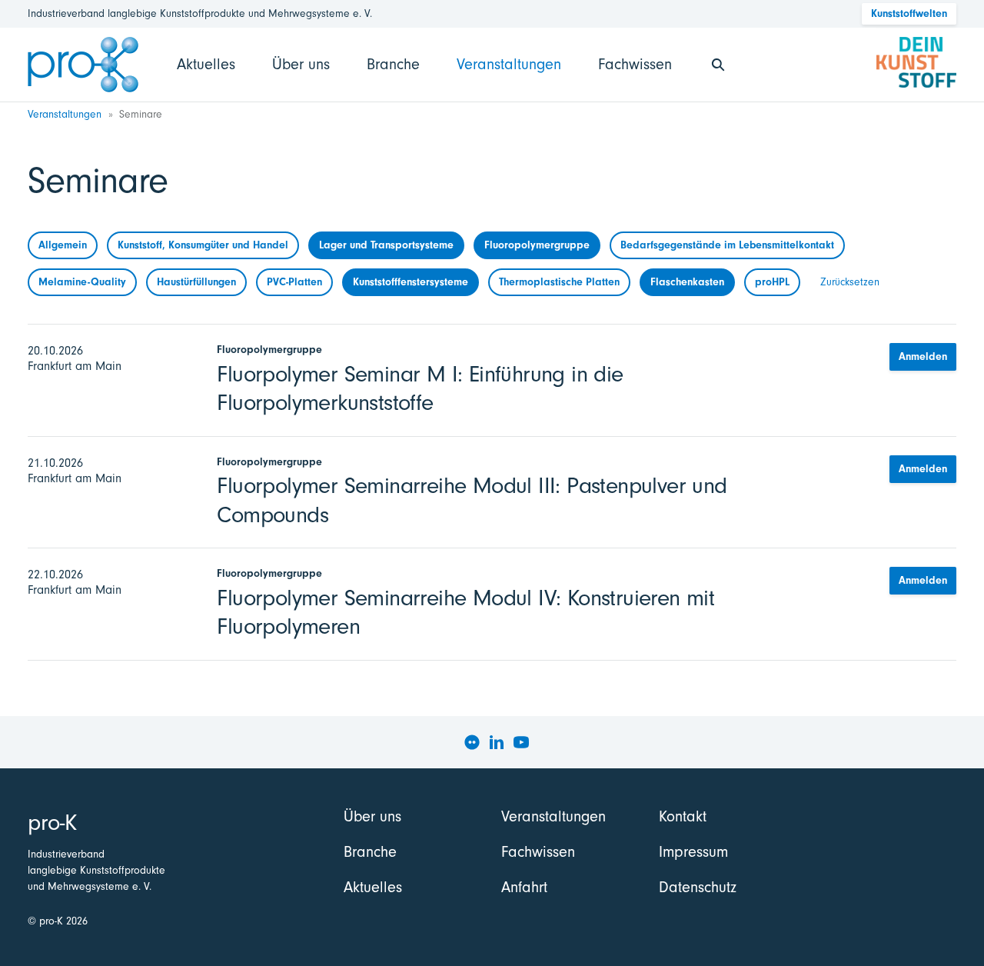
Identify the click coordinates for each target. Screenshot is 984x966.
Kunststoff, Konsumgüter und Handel (203, 244)
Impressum (693, 852)
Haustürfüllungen (196, 281)
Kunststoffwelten (909, 13)
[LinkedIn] (496, 742)
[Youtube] (521, 742)
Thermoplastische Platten (559, 281)
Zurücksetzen (849, 281)
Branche (393, 64)
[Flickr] (472, 742)
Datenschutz (697, 887)
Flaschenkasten (687, 281)
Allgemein (62, 244)
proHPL (772, 281)
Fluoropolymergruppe (537, 244)
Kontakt (682, 816)
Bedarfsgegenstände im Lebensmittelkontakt (727, 244)
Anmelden (923, 356)
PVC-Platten (294, 281)
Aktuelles (206, 64)
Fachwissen (635, 64)
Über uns (301, 64)
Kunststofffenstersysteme (410, 281)
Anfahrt (524, 887)
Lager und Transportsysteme (386, 244)
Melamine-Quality (82, 281)
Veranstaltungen (509, 64)
